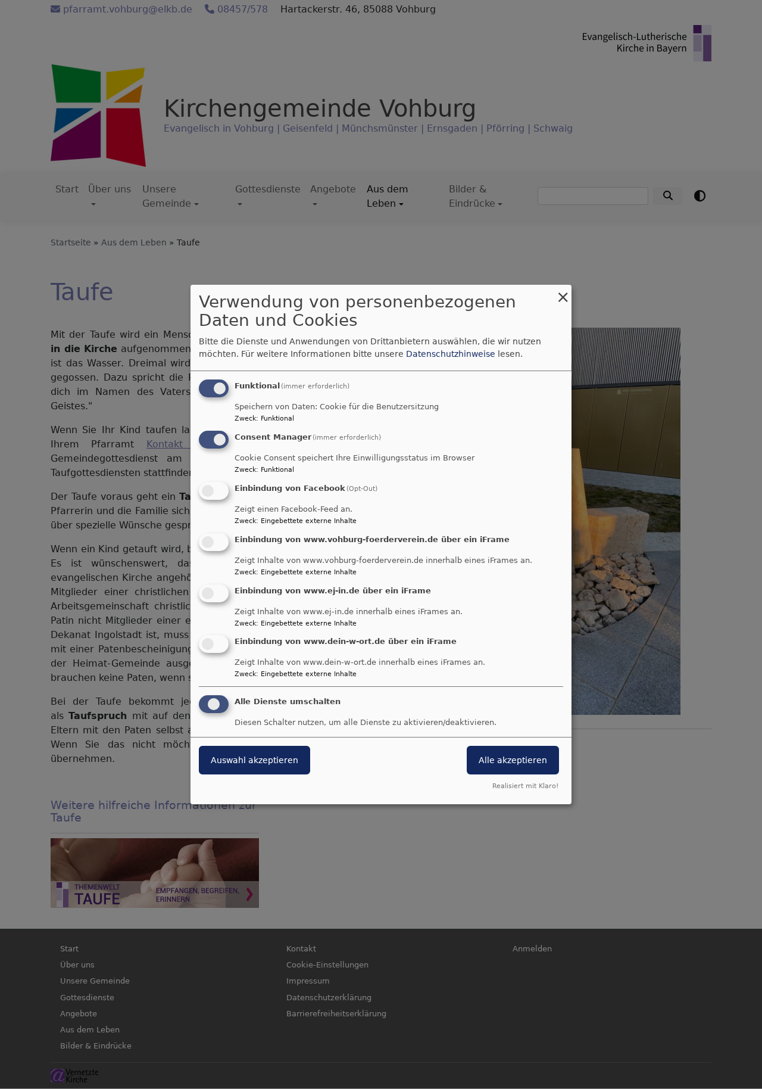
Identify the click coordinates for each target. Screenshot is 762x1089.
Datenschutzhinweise (450, 354)
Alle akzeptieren (513, 760)
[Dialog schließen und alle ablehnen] (563, 292)
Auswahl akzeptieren (254, 760)
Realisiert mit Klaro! (525, 786)
